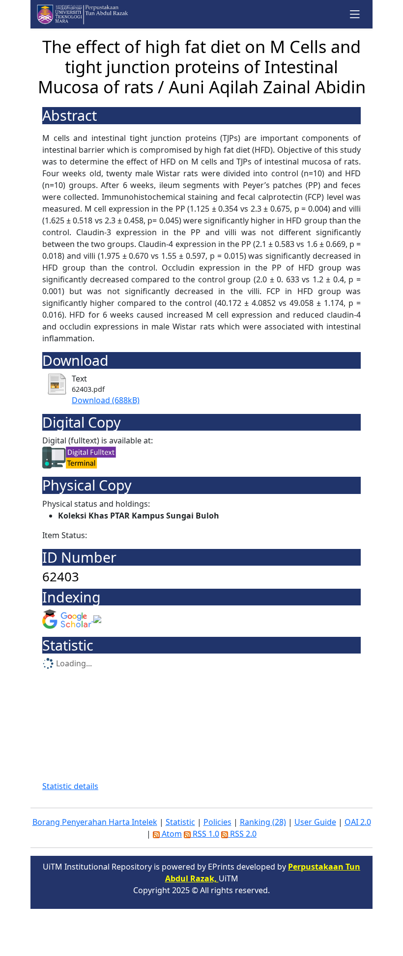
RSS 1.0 (205, 833)
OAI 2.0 (358, 822)
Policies (217, 822)
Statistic (180, 822)
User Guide (315, 822)
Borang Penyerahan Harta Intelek (94, 822)
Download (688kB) (106, 400)
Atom (171, 833)
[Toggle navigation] (355, 14)
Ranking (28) (263, 822)
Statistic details (70, 786)
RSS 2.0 (242, 833)
